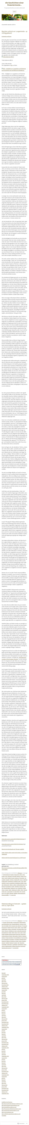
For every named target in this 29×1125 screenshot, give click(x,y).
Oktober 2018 (4, 986)
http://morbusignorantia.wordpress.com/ (10, 1110)
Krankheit (15, 881)
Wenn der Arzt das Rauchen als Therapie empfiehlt (13, 849)
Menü (14, 11)
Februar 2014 (4, 1068)
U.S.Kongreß (9, 891)
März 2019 (4, 981)
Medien (22, 883)
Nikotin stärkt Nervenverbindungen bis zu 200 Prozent (14, 857)
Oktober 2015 (4, 1046)
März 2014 (4, 1066)
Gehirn (19, 927)
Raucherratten (7, 888)
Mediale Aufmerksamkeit (10, 934)
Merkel (10, 936)
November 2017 (5, 1003)
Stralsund (11, 943)
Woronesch (22, 946)
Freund (12, 927)
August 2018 (4, 990)
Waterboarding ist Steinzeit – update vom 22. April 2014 (14, 904)
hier (12, 65)
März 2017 (4, 1017)
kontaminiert (10, 881)
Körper (21, 879)
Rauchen (21, 886)
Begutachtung (16, 922)
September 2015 (5, 1047)
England (9, 878)
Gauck (15, 927)
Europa (12, 878)
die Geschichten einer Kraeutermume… (14, 4)
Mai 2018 (3, 993)
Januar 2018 (4, 1000)
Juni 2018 (3, 991)
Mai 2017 (3, 1013)
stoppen (3, 943)
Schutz (3, 890)
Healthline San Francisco (7, 1102)
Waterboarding (8, 946)
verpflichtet (14, 944)
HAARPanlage (5, 929)
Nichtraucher (6, 885)
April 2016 (4, 1035)
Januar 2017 (4, 1020)
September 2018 (5, 988)
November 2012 (5, 1090)
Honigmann (14, 929)
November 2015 (5, 1044)
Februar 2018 (4, 998)
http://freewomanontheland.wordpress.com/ (11, 1108)
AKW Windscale (6, 874)
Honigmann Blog (20, 929)
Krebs (19, 881)
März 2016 (4, 1037)
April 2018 (4, 995)
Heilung (9, 929)
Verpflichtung (20, 944)
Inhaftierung (11, 931)
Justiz (15, 931)
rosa (16, 888)
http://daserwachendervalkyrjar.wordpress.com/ (12, 1103)
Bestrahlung (6, 924)
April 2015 (4, 1054)
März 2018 (4, 996)
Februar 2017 (4, 1019)
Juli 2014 (3, 1059)
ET (22, 926)
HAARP (25, 927)
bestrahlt (14, 876)
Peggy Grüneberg (9, 937)
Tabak (10, 890)
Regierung (13, 888)
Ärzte (6, 876)
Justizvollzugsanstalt (21, 931)
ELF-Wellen (6, 926)
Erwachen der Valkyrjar (16, 926)
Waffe (7, 893)
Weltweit (15, 893)
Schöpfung (12, 941)
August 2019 (4, 976)
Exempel (25, 926)
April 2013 (4, 1081)
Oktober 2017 (4, 1005)
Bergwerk (10, 876)
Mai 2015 (3, 1052)
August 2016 (4, 1029)
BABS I (11, 922)
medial (3, 934)
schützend (20, 888)
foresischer (21, 878)
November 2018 (5, 985)
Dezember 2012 (5, 1088)
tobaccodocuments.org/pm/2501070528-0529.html (13, 839)
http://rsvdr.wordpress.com (7, 1112)
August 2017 (4, 1008)
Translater (4, 1115)
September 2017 (5, 1007)
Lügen (21, 932)
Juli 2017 (3, 1010)
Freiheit (8, 927)
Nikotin (11, 885)
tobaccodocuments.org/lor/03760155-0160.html (12, 844)
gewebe (7, 879)
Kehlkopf (25, 879)
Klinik (13, 932)
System (6, 890)
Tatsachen (22, 943)
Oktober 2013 (4, 1073)
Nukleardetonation (21, 885)
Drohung (22, 924)
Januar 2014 (4, 1069)
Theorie (25, 890)
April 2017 (4, 1015)
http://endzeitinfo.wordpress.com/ (9, 1107)
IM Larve (6, 931)
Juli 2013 (3, 1078)
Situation (24, 941)
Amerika (12, 874)
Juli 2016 (3, 1030)
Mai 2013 (3, 1080)
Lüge (22, 881)
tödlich (18, 890)
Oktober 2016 (4, 1025)
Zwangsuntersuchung (6, 948)
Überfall (8, 922)
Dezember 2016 (5, 1022)
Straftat (7, 943)
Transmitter (4, 944)
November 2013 (5, 1071)
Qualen (12, 886)
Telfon (21, 890)
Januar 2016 (4, 1041)
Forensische (4, 927)
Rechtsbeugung (22, 939)
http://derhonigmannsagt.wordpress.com (10, 1105)
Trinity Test (4, 891)
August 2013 (4, 1076)
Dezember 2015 (5, 1042)
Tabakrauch (14, 890)
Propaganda (8, 886)
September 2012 (5, 1093)
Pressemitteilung (17, 937)
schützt (24, 888)
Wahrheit (11, 893)
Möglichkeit (17, 883)
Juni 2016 (3, 1032)
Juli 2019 (3, 978)
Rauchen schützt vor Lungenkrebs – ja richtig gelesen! (14, 32)
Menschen (18, 934)
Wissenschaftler (5, 895)
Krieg (18, 932)
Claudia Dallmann (15, 924)
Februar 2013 (4, 1085)
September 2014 (5, 1056)
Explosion (17, 878)
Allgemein (20, 873)
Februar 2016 (4, 1039)
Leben (24, 881)
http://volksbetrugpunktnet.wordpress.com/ (11, 1114)
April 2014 (4, 1064)
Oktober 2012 (4, 1091)
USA (20, 891)
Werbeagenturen (21, 893)
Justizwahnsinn (5, 932)
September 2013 (5, 1075)
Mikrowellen (15, 936)
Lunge (7, 883)
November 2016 (5, 1024)
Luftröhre (4, 883)
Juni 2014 (3, 1061)
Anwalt (4, 922)
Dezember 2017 (5, 1002)
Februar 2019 (4, 983)
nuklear (14, 885)
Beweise (18, 876)
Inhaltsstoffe (16, 879)
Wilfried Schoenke (16, 946)
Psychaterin (11, 939)
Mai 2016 (3, 1034)
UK (13, 891)
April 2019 (4, 979)
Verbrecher (9, 944)
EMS (10, 926)
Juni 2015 (3, 1051)
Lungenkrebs (12, 883)
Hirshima (12, 879)
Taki (18, 943)
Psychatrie (17, 939)
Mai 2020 (3, 973)
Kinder (10, 932)
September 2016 (5, 1027)
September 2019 (5, 974)
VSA (5, 893)
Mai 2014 (3, 1063)
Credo (5, 878)
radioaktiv (17, 886)
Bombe (22, 876)
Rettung (8, 941)
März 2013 (4, 1083)
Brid (10, 924)
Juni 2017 (3, 1012)
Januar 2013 (4, 1086)
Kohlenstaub (4, 881)
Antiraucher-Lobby (18, 874)
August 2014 (4, 1058)
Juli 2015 (3, 1049)
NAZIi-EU (20, 936)
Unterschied (16, 891)
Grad (22, 927)
